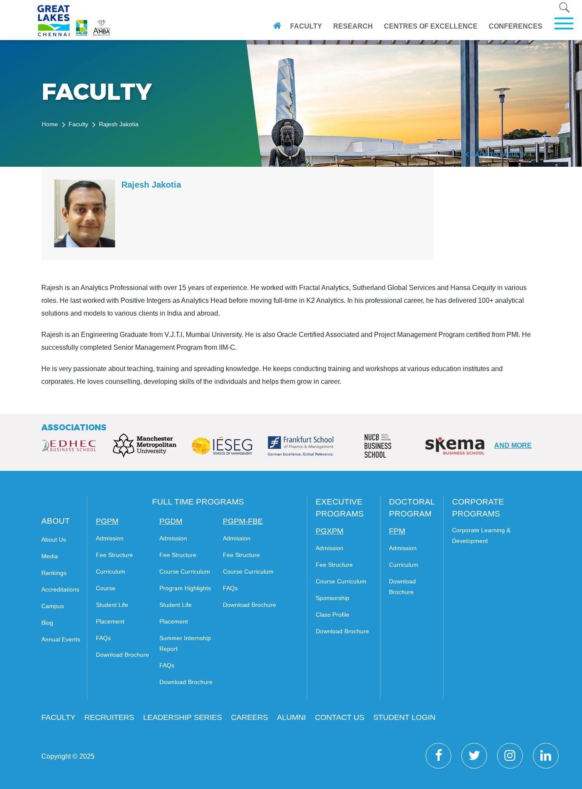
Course (105, 588)
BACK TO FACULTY (497, 154)
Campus (52, 606)
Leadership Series (182, 717)
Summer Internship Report (185, 643)
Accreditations (60, 589)
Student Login (404, 717)
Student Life (112, 604)
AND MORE (513, 445)
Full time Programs (198, 501)
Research (353, 26)
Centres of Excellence (431, 26)
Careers (249, 717)
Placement (110, 621)
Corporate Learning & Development (481, 535)
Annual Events (60, 639)
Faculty (306, 26)
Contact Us (339, 717)
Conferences (515, 26)
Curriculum (110, 571)
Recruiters (109, 717)
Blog (47, 622)
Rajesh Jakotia (118, 124)
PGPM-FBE (243, 521)
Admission (110, 538)
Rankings (53, 572)
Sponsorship (332, 598)
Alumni (291, 717)
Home (50, 124)
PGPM (107, 521)
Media (49, 556)
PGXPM (329, 531)
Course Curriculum (184, 571)
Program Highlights (185, 588)
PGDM (170, 521)
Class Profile (332, 614)
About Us (53, 539)
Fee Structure (114, 554)
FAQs (103, 638)
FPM (397, 531)
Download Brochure (122, 654)
